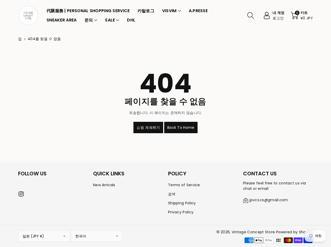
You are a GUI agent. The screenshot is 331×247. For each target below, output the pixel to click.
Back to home (180, 127)
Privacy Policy (180, 212)
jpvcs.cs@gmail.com (268, 200)
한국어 (80, 236)
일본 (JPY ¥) (33, 236)
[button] (171, 11)
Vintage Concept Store (253, 232)
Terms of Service (184, 185)
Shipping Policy (182, 203)
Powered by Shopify (294, 232)
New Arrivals (104, 185)
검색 (172, 194)
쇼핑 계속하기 (148, 127)
